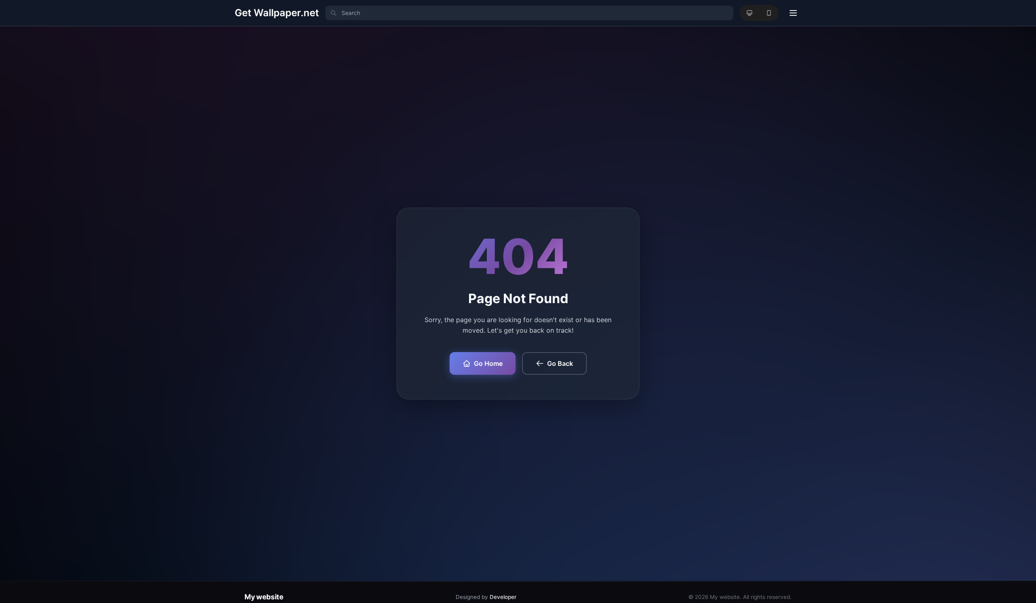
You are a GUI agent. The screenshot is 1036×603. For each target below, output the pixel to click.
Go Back (560, 363)
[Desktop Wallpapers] (749, 12)
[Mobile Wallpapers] (769, 12)
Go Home (488, 363)
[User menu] (793, 13)
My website (263, 596)
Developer (503, 597)
